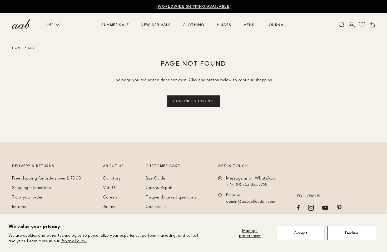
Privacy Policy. (74, 241)
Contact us (156, 206)
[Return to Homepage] (21, 24)
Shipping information (31, 187)
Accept (300, 233)
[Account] (352, 24)
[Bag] (372, 24)
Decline (352, 233)
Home (17, 48)
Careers (110, 197)
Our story (112, 178)
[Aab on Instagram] (311, 208)
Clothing (194, 24)
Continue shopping (193, 101)
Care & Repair (159, 187)
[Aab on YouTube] (325, 208)
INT (50, 24)
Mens (249, 24)
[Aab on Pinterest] (339, 208)
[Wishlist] (362, 24)
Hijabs (224, 24)
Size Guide (156, 178)
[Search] (341, 24)
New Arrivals (156, 24)
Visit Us (110, 187)
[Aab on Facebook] (298, 207)
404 (31, 48)
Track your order (27, 197)
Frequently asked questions (171, 197)
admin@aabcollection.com (250, 201)
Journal (276, 24)
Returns (19, 206)
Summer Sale (115, 24)
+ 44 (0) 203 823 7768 (246, 184)
